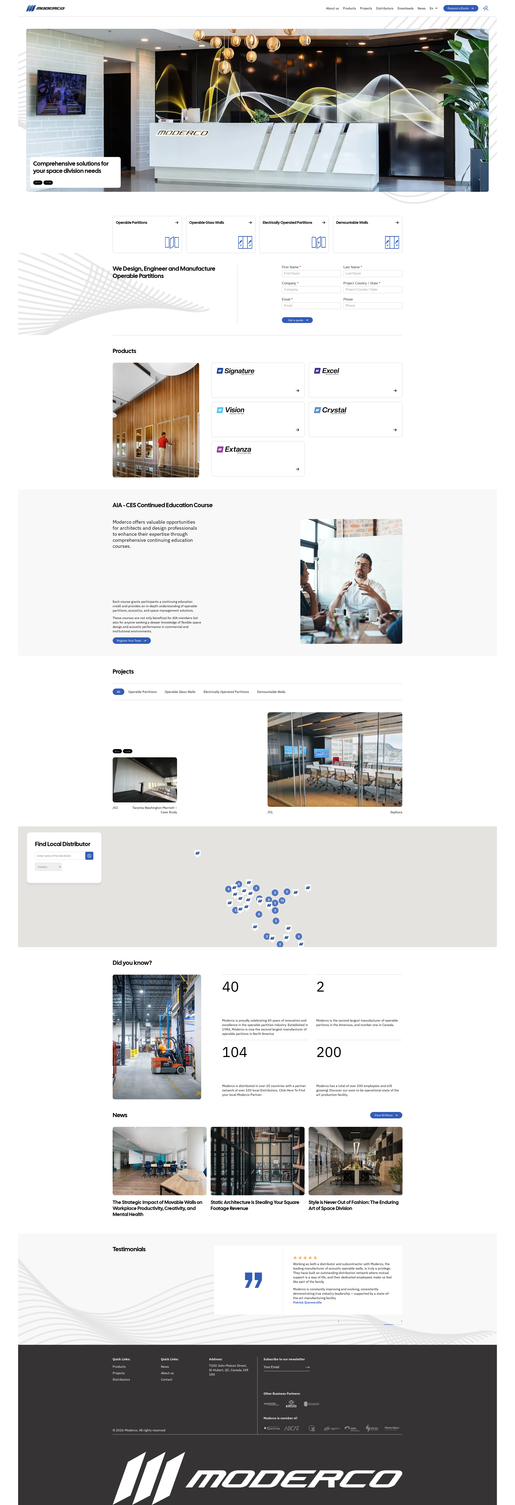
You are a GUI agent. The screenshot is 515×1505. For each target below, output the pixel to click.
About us (332, 8)
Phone (348, 299)
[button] (296, 893)
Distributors (384, 8)
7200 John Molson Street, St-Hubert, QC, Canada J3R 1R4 (228, 1370)
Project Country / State (361, 283)
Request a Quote (458, 8)
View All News (383, 1115)
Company (290, 283)
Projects (366, 8)
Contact (166, 1379)
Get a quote (295, 320)
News (422, 8)
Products (349, 8)
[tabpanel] (342, 1267)
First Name (291, 267)
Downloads (406, 8)
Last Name (352, 267)
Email (287, 299)
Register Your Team (129, 640)
